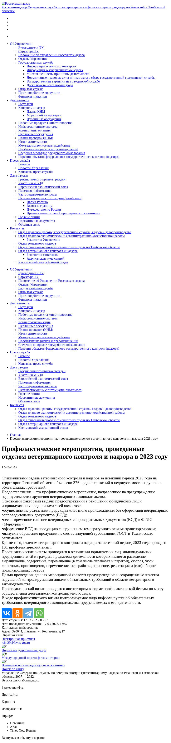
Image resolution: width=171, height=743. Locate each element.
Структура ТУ (28, 51)
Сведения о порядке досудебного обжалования (51, 153)
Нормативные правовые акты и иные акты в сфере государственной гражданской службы (91, 77)
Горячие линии (29, 217)
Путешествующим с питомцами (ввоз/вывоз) (50, 198)
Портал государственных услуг (24, 650)
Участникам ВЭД (30, 183)
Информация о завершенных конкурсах (55, 70)
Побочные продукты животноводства (45, 123)
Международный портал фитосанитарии (31, 657)
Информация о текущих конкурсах (51, 66)
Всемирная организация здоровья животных (33, 665)
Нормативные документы (36, 221)
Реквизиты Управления (43, 239)
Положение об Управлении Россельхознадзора (51, 55)
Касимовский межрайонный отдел (43, 262)
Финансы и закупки (32, 96)
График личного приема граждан (41, 179)
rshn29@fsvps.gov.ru (16, 642)
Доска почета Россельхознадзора (50, 85)
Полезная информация (34, 190)
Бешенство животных (42, 254)
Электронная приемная (18, 639)
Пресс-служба (20, 160)
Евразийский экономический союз (43, 187)
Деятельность (19, 100)
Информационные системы (38, 126)
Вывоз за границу (39, 205)
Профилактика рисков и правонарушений (48, 149)
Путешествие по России (44, 209)
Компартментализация (34, 130)
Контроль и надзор (31, 107)
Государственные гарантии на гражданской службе (63, 81)
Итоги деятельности (32, 141)
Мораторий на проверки (44, 115)
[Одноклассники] (18, 613)
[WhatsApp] (39, 613)
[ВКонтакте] (7, 613)
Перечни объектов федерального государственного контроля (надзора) (68, 156)
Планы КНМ (36, 111)
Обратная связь (29, 224)
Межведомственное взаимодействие (44, 145)
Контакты (17, 228)
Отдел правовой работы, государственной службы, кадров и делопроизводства (74, 232)
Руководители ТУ (31, 47)
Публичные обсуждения (44, 119)
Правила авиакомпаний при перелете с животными (63, 213)
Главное (24, 164)
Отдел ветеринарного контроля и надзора (48, 251)
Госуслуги (25, 104)
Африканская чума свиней (45, 258)
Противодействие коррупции (39, 92)
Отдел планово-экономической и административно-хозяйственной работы (71, 236)
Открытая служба (30, 89)
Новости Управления (33, 168)
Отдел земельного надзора (37, 243)
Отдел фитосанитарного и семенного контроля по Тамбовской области (69, 247)
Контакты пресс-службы (35, 172)
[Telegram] (28, 613)
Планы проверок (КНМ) (35, 138)
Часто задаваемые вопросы (37, 194)
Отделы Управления (32, 59)
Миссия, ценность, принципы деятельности (58, 74)
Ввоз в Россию (37, 202)
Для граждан (19, 175)
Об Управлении (21, 43)
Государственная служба (35, 62)
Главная (15, 435)
